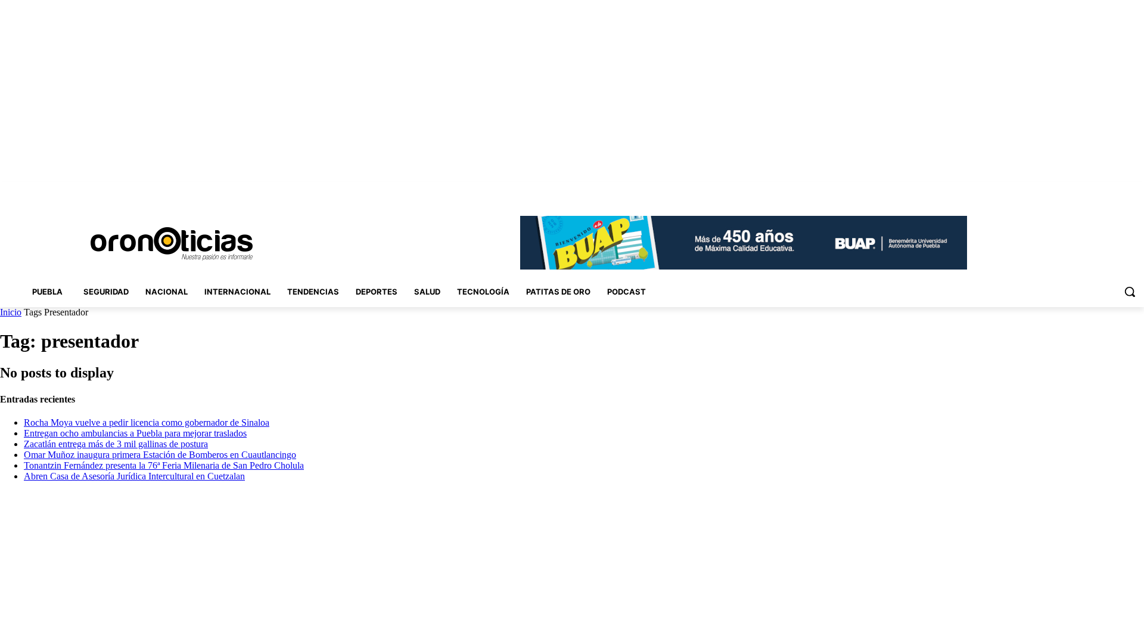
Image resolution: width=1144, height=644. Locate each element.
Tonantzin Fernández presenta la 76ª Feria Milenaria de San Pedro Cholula (164, 465)
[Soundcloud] (1088, 190)
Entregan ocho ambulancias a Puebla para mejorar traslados (135, 433)
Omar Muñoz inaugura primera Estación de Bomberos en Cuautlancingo (160, 455)
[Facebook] (1054, 190)
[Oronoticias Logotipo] (171, 244)
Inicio (10, 312)
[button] (1129, 291)
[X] (1120, 190)
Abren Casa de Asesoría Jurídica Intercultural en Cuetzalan (134, 476)
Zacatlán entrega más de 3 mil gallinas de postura (116, 444)
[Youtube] (1137, 190)
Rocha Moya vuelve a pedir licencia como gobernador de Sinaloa (146, 422)
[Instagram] (1071, 190)
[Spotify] (1104, 190)
